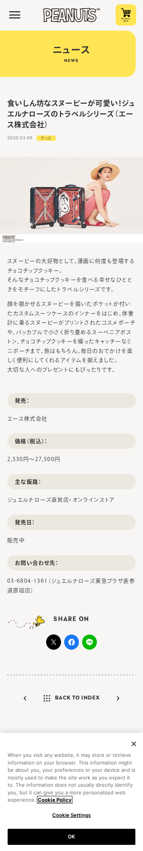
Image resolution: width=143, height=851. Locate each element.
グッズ (46, 138)
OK (71, 836)
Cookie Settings (71, 815)
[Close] (133, 743)
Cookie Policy (55, 800)
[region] (71, 792)
